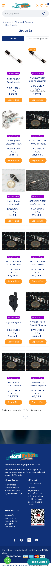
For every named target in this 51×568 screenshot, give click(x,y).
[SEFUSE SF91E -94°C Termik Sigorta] (13, 241)
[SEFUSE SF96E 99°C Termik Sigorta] (37, 241)
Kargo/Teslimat (35, 493)
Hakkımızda (10, 485)
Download (10, 526)
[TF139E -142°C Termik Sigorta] (37, 362)
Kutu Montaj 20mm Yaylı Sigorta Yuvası (13, 203)
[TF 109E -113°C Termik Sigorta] (37, 301)
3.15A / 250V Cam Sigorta (13, 80)
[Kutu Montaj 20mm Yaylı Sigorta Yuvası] (13, 180)
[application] (38, 562)
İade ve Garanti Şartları (35, 503)
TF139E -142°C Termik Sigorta (38, 384)
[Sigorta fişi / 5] (13, 301)
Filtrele (13, 38)
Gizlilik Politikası (35, 499)
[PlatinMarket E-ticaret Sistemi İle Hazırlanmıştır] (13, 556)
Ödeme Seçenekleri (33, 489)
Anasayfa (9, 515)
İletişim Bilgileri (12, 487)
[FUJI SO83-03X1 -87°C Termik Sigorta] (37, 120)
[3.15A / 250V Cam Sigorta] (13, 57)
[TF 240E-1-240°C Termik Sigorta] (13, 362)
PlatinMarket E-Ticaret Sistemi (17, 565)
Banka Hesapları (12, 490)
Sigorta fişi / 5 (13, 322)
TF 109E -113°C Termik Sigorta (38, 323)
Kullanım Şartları (35, 496)
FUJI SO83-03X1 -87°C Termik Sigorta (37, 142)
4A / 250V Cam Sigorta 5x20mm (37, 79)
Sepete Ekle (13, 100)
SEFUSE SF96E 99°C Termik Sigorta (37, 263)
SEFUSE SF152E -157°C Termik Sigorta (38, 203)
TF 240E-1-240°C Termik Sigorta (13, 384)
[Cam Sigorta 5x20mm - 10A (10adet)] (13, 120)
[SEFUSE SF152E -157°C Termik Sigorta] (37, 180)
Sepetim (9, 524)
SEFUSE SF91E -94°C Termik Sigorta (13, 263)
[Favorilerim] (42, 5)
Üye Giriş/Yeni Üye (13, 493)
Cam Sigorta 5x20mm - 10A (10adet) (13, 142)
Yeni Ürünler (10, 518)
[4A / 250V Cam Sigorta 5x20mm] (37, 57)
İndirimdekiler (11, 521)
